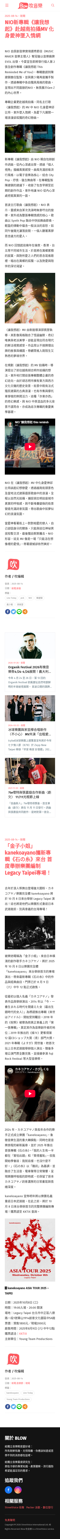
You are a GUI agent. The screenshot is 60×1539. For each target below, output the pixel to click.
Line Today (11, 598)
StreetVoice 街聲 (14, 1507)
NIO (30, 598)
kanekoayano (13, 1393)
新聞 (22, 15)
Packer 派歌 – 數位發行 (39, 1507)
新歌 (18, 588)
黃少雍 (10, 604)
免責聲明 (10, 1520)
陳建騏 (39, 598)
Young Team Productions (18, 1399)
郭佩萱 (20, 604)
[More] (25, 611)
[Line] (19, 611)
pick (22, 598)
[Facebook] (7, 611)
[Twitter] (13, 611)
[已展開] (7, 5)
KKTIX (23, 1333)
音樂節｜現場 (23, 1383)
